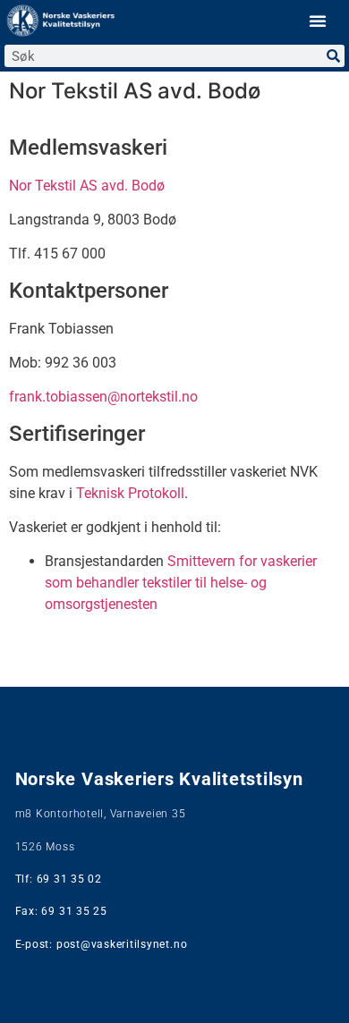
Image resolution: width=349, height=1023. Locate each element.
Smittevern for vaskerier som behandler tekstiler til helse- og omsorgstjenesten (181, 583)
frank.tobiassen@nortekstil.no (103, 396)
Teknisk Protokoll (130, 493)
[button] (317, 20)
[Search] (333, 56)
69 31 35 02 (69, 879)
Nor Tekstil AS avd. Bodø (88, 185)
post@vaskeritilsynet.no (121, 944)
